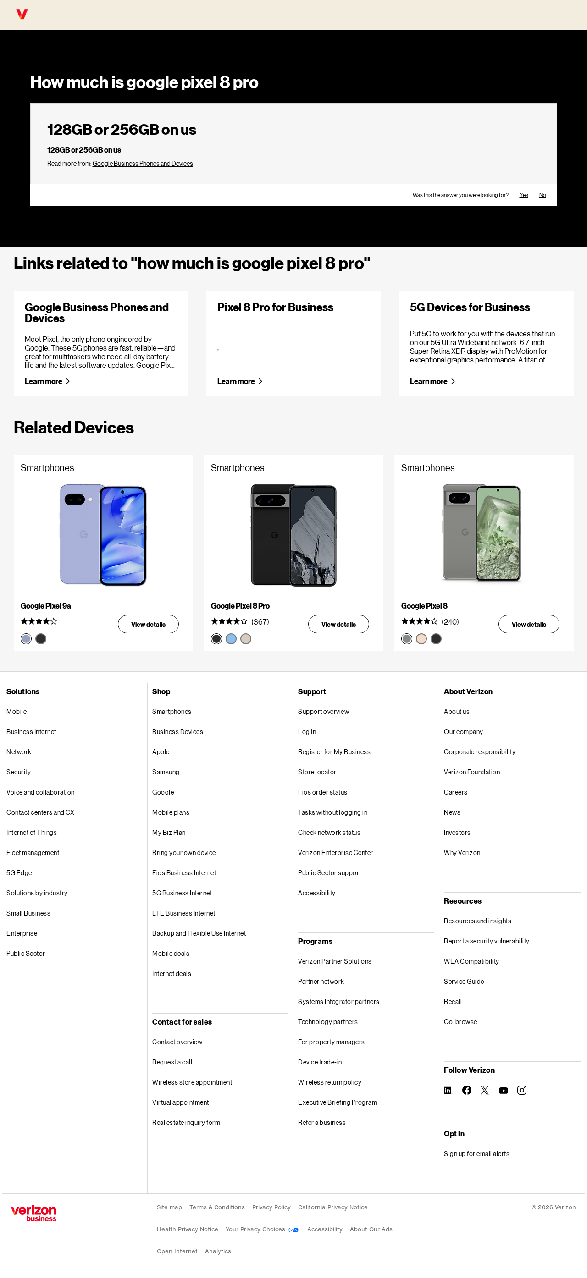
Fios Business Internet (184, 873)
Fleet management (32, 852)
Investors (457, 832)
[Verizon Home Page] (33, 1213)
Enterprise (21, 933)
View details (148, 624)
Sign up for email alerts (476, 1153)
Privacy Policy (271, 1207)
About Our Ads (371, 1229)
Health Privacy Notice (187, 1229)
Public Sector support (329, 873)
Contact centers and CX (40, 812)
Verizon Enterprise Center (335, 852)
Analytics (218, 1251)
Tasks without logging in (332, 812)
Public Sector (25, 953)
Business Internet (31, 731)
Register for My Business (334, 752)
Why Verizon (462, 852)
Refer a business (322, 1122)
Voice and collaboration (40, 792)
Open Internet (177, 1251)
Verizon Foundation (472, 772)
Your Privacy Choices (256, 1229)
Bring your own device (184, 852)
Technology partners (328, 1022)
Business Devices (177, 731)
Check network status (329, 832)
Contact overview (177, 1042)
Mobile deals (170, 953)
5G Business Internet (182, 893)
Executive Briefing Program (337, 1102)
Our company (463, 731)
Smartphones (172, 711)
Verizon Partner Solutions (335, 961)
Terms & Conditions (217, 1207)
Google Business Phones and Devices (143, 163)
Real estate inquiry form (186, 1122)
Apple (161, 752)
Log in (307, 731)
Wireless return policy (329, 1082)
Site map (169, 1207)
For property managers (331, 1042)
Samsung (166, 772)
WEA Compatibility (471, 961)
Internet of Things (31, 832)
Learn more (43, 381)
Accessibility (317, 893)
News (452, 812)
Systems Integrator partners (339, 1001)
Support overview (323, 711)
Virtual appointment (180, 1102)
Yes (524, 195)
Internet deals (171, 973)
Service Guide (464, 981)
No (542, 195)
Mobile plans (170, 812)
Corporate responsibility (479, 752)
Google (163, 792)
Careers (456, 792)
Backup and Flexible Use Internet (199, 933)
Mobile (16, 711)
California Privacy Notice (333, 1207)
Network (19, 752)
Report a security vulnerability (487, 941)
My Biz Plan (169, 832)
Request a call (172, 1062)
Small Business (28, 913)
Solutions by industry (37, 893)
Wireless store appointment (192, 1082)
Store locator (317, 772)
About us (457, 711)
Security (18, 772)
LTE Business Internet (184, 913)
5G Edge (19, 873)
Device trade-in (320, 1062)
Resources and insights (477, 921)
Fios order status (323, 792)
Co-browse (460, 1022)
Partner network (321, 981)
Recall (453, 1001)
